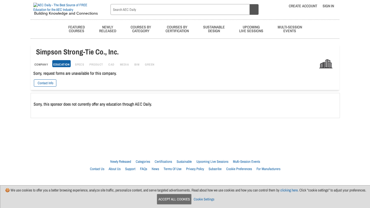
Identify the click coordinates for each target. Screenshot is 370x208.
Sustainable (184, 161)
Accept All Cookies (174, 199)
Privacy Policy (195, 169)
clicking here (289, 190)
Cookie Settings (204, 199)
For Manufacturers (268, 169)
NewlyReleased (107, 28)
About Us (115, 169)
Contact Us (97, 169)
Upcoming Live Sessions (212, 161)
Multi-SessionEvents (290, 28)
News (155, 169)
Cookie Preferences (239, 169)
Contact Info (45, 83)
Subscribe (215, 169)
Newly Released (120, 161)
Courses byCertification (177, 28)
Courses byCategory (141, 28)
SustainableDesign (214, 28)
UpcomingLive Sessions (251, 28)
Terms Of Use (172, 169)
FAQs (143, 169)
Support (130, 169)
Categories (143, 161)
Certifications (163, 161)
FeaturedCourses (76, 28)
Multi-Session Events (246, 161)
